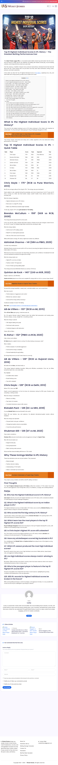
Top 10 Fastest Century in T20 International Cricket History (23, 305)
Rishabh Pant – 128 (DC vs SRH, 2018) (14, 95)
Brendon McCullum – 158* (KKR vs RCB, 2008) (16, 85)
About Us (22, 741)
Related (9, 117)
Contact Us (23, 748)
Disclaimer (23, 750)
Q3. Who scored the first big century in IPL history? (19, 105)
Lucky (29, 603)
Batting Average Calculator (27, 746)
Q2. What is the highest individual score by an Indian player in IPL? (22, 104)
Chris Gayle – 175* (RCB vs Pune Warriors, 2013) (17, 83)
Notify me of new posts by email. (13, 684)
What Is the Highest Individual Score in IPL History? (17, 80)
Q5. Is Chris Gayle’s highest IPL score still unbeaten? (19, 108)
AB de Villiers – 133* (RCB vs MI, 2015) (14, 89)
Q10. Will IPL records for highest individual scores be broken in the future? (24, 116)
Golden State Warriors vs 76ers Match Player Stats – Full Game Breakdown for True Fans (20, 631)
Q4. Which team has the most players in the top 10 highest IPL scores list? (24, 107)
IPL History (38, 72)
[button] (49, 6)
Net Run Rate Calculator (26, 753)
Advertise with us (24, 743)
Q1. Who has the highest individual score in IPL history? (20, 102)
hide (27, 78)
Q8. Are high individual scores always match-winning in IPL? (21, 113)
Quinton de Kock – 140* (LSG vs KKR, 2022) (15, 88)
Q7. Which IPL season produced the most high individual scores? (22, 111)
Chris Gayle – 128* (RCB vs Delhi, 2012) (15, 93)
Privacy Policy (23, 755)
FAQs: (7, 101)
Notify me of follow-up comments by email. (15, 681)
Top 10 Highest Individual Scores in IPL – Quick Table (18, 82)
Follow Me (29, 615)
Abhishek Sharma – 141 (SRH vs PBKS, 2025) (16, 86)
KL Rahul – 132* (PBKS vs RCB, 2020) (14, 90)
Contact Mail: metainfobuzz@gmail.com (45, 742)
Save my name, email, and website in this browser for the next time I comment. (21, 678)
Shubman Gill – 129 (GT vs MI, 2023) (14, 96)
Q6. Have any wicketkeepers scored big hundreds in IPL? (20, 110)
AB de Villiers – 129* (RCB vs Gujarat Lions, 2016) (17, 92)
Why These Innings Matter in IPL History (15, 98)
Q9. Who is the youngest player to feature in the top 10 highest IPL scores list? (25, 114)
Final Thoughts (10, 99)
